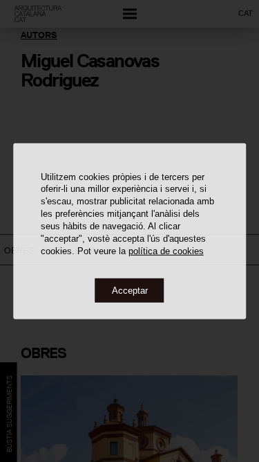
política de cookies (166, 251)
